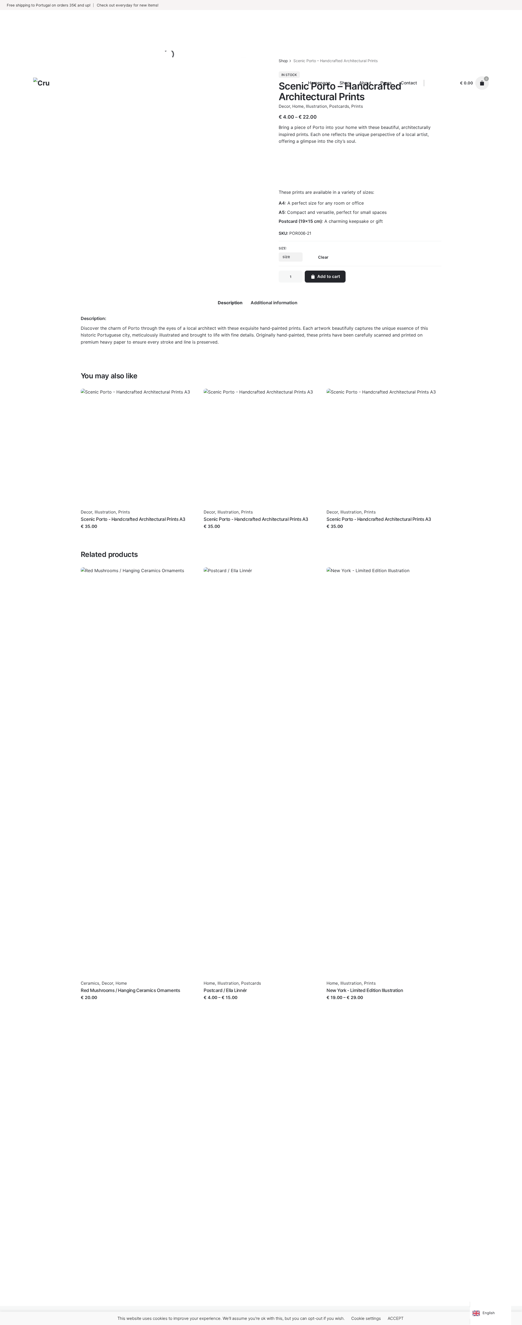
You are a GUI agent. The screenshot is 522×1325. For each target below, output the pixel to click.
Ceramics (90, 983)
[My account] (451, 83)
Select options (219, 1003)
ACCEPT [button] (395, 1318)
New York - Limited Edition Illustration (365, 990)
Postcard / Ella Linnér (225, 990)
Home (121, 983)
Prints (124, 512)
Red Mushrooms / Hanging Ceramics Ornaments (130, 990)
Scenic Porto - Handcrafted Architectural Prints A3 (133, 519)
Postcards (251, 983)
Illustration (105, 512)
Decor (86, 512)
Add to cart (92, 531)
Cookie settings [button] (366, 1318)
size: (283, 248)
